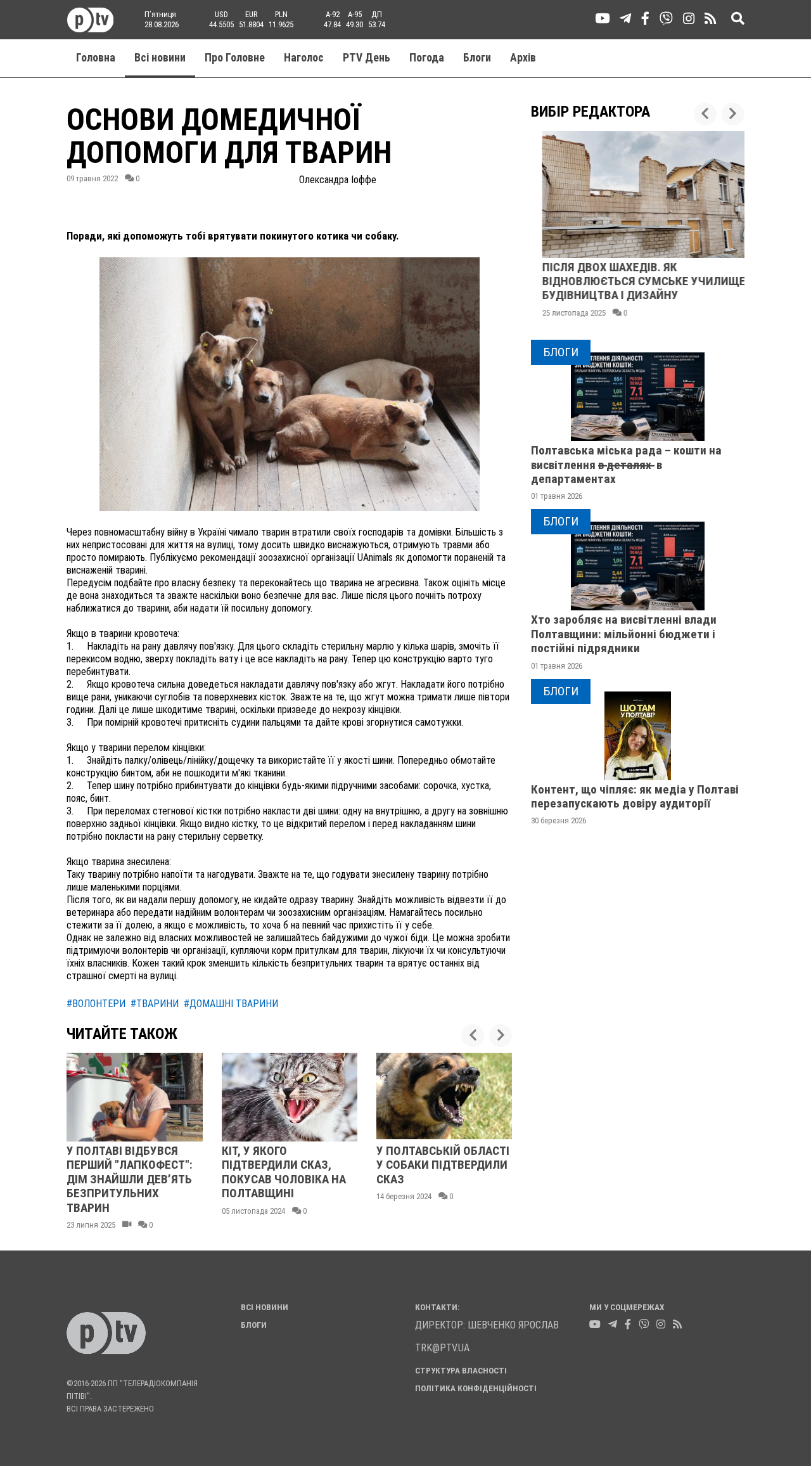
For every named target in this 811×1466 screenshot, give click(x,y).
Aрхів (523, 57)
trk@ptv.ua (442, 1348)
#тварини (155, 1004)
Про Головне (235, 57)
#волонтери (96, 1004)
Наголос (304, 57)
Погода (426, 57)
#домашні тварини (231, 1004)
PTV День (366, 57)
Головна (95, 57)
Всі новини (160, 57)
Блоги (477, 57)
